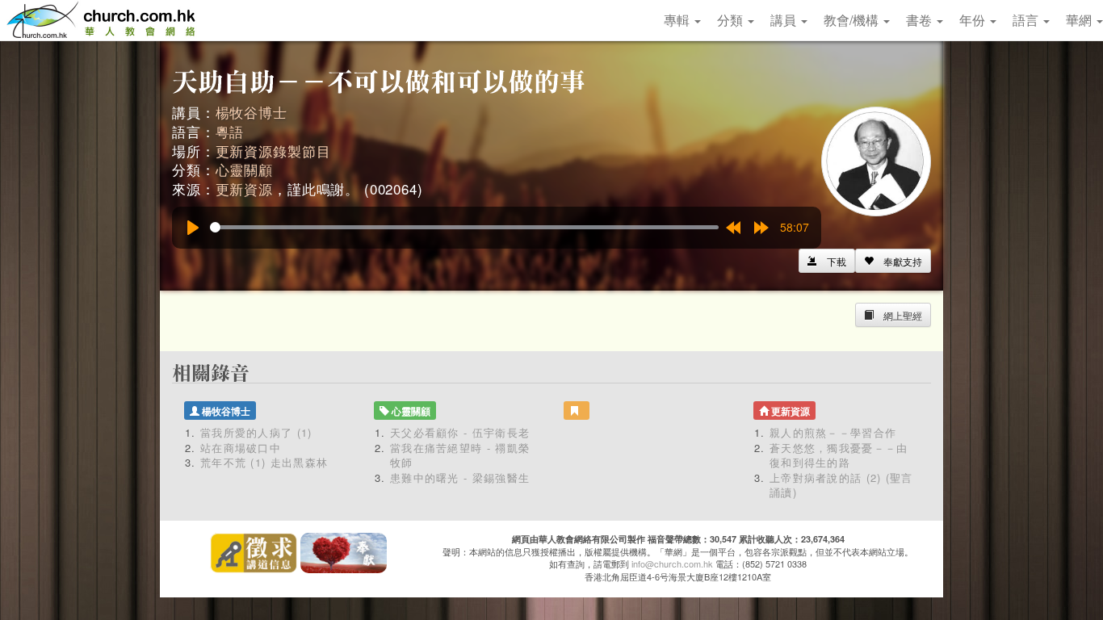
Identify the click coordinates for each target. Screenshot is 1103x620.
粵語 (230, 131)
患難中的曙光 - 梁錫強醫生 (460, 477)
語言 (1027, 19)
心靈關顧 (244, 169)
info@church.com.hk (672, 563)
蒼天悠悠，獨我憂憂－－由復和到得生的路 (839, 455)
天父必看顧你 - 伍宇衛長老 (460, 432)
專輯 (678, 19)
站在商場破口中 (240, 447)
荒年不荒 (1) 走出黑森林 (264, 462)
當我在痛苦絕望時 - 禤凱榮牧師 (460, 455)
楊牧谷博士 (251, 112)
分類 (731, 19)
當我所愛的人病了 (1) (256, 432)
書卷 (920, 19)
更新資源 (244, 188)
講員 (784, 19)
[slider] (464, 227)
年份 (973, 19)
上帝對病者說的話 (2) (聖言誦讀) (841, 485)
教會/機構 (853, 19)
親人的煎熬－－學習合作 (833, 432)
